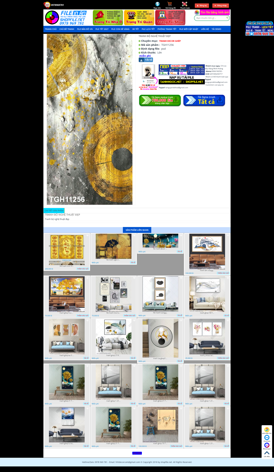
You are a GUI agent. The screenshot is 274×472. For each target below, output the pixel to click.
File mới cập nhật (188, 29)
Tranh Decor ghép (170, 41)
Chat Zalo (267, 441)
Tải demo (216, 29)
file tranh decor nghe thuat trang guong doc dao (160, 249)
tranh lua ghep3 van (160, 358)
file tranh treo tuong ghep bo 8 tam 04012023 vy (113, 313)
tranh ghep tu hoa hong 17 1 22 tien (67, 443)
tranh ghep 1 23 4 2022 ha (113, 401)
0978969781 (57, 5)
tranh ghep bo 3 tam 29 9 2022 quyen (67, 355)
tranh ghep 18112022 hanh (207, 313)
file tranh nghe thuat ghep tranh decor (113, 260)
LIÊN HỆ (205, 29)
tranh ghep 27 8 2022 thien (113, 355)
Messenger (267, 449)
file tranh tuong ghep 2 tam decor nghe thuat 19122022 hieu (160, 313)
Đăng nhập (222, 5)
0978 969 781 (267, 433)
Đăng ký (203, 5)
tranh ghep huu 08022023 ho (67, 313)
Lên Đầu (267, 456)
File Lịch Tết (148, 29)
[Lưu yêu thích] (87, 235)
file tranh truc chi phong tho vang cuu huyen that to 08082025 (67, 266)
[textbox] (212, 18)
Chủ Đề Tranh (66, 29)
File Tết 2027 (101, 29)
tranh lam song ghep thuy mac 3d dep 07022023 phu (207, 270)
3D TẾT (135, 29)
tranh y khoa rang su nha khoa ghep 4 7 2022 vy (207, 355)
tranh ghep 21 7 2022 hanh (67, 401)
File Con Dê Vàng (120, 29)
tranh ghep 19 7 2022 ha (160, 443)
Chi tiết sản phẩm (54, 210)
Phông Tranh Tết (167, 29)
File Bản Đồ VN (85, 29)
